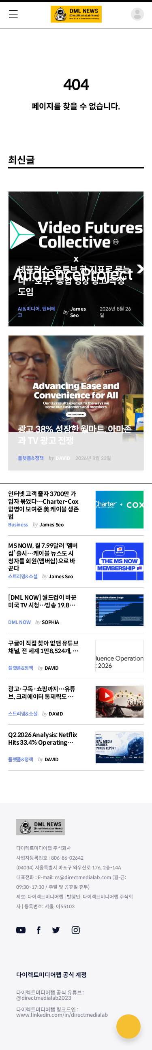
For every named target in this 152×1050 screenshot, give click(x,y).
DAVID (63, 458)
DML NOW (19, 622)
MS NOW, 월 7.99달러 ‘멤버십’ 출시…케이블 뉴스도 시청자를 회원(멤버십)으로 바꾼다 (43, 557)
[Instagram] (75, 930)
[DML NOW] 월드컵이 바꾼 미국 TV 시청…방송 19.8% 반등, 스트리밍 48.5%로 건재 (42, 609)
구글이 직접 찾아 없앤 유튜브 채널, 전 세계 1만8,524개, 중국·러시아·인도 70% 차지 (43, 650)
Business (18, 525)
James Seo (78, 312)
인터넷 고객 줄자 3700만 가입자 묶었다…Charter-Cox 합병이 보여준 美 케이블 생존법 (43, 505)
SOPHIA (50, 622)
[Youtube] (21, 930)
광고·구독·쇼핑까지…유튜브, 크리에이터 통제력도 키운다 (43, 696)
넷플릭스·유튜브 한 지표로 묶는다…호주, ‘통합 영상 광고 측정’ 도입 (74, 281)
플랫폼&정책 (31, 458)
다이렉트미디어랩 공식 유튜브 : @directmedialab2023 (50, 995)
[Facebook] (39, 930)
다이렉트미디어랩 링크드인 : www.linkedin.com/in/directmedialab (62, 1012)
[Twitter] (56, 930)
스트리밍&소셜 (22, 576)
